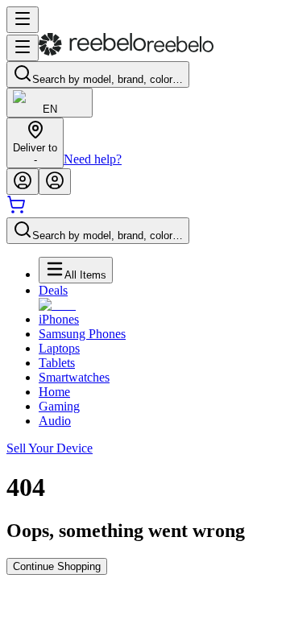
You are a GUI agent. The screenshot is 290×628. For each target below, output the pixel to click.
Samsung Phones (82, 334)
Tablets (57, 363)
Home (54, 392)
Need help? (93, 159)
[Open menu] (22, 19)
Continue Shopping (57, 566)
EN (50, 109)
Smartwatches (74, 377)
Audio (55, 421)
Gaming (59, 406)
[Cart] (16, 210)
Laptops (59, 348)
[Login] (22, 181)
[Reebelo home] (126, 52)
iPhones (59, 319)
